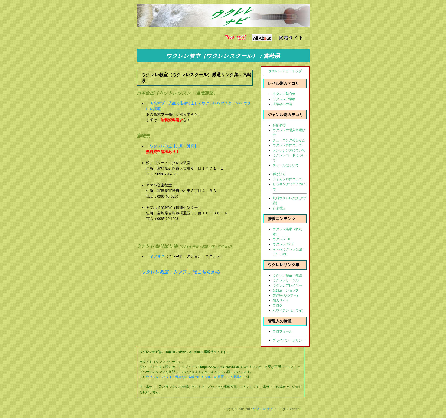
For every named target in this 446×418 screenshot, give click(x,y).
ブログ (277, 305)
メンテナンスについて (289, 150)
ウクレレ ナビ (263, 409)
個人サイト (281, 300)
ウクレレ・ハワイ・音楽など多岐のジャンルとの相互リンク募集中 (194, 377)
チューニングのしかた (289, 140)
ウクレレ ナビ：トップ (285, 71)
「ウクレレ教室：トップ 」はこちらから (178, 272)
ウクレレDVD (283, 244)
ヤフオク (157, 256)
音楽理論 (279, 208)
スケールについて (286, 165)
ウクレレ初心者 (284, 94)
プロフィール (282, 331)
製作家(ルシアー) (285, 295)
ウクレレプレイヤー (287, 285)
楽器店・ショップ (286, 290)
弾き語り (279, 174)
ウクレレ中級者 (284, 99)
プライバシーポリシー (289, 340)
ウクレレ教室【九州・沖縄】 (174, 146)
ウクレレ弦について (287, 145)
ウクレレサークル (286, 280)
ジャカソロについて (287, 179)
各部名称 (279, 125)
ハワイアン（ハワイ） (289, 310)
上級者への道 (282, 104)
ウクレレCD (281, 239)
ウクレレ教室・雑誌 (287, 275)
